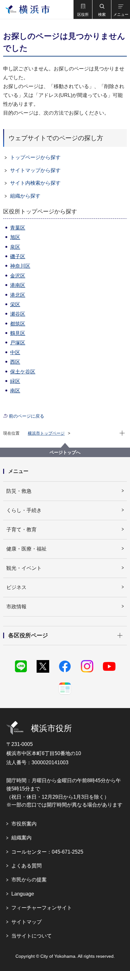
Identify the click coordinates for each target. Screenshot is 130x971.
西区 (15, 362)
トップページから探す (35, 157)
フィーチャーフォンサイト (41, 907)
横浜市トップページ (46, 433)
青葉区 (17, 227)
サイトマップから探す (35, 170)
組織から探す (25, 196)
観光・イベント (24, 568)
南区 (15, 390)
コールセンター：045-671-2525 (47, 852)
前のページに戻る (26, 416)
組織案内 (21, 837)
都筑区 (17, 323)
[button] (82, 9)
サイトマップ (26, 922)
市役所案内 (24, 823)
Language (22, 894)
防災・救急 (19, 491)
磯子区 (17, 256)
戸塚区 (17, 342)
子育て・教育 (21, 529)
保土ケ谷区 (22, 371)
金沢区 (17, 275)
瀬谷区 (17, 314)
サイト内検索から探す (35, 183)
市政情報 (16, 606)
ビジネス (16, 587)
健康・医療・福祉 (26, 548)
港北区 (17, 295)
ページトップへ (65, 452)
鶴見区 (17, 333)
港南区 (17, 285)
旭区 (15, 237)
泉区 (15, 247)
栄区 (15, 304)
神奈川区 (20, 266)
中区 (15, 352)
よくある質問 (26, 865)
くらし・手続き (24, 510)
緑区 (15, 381)
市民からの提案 (29, 879)
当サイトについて (31, 935)
